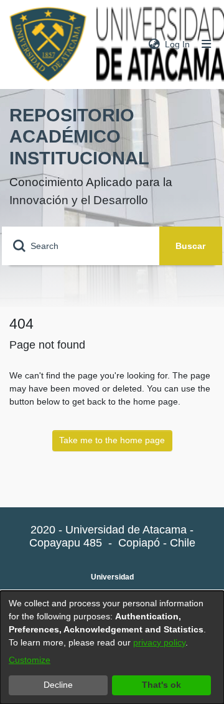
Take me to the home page (112, 440)
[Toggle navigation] (206, 44)
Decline (58, 685)
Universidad (112, 577)
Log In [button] (178, 44)
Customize (29, 660)
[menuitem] (154, 44)
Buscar (190, 246)
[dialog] (112, 647)
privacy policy (159, 642)
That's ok (161, 685)
